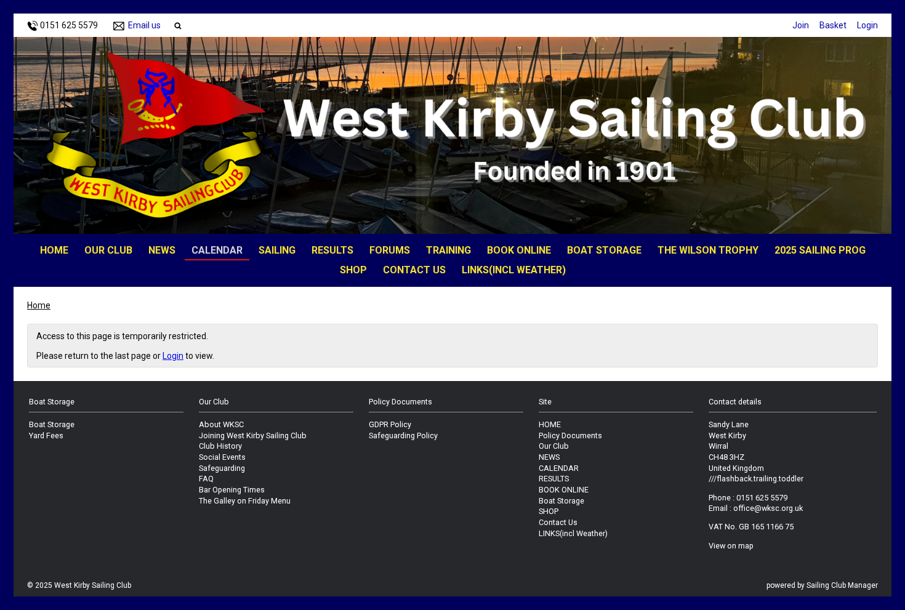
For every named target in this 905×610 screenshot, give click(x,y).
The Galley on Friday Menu (245, 500)
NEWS (161, 250)
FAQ (206, 478)
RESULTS (332, 250)
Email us (144, 25)
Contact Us (414, 270)
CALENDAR (217, 250)
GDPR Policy (390, 424)
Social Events (222, 457)
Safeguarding (222, 468)
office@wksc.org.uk (768, 508)
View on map (731, 545)
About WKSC (221, 424)
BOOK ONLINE (519, 250)
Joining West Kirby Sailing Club (253, 435)
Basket (833, 25)
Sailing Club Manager (842, 585)
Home (38, 305)
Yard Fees (46, 435)
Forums (389, 250)
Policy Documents (570, 435)
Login (867, 25)
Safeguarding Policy (403, 435)
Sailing (277, 250)
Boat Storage (604, 250)
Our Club (108, 250)
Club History (220, 446)
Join (800, 25)
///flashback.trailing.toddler (756, 478)
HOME (54, 250)
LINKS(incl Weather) (514, 270)
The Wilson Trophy (708, 250)
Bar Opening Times (232, 489)
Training (448, 250)
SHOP (353, 270)
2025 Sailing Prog (820, 250)
